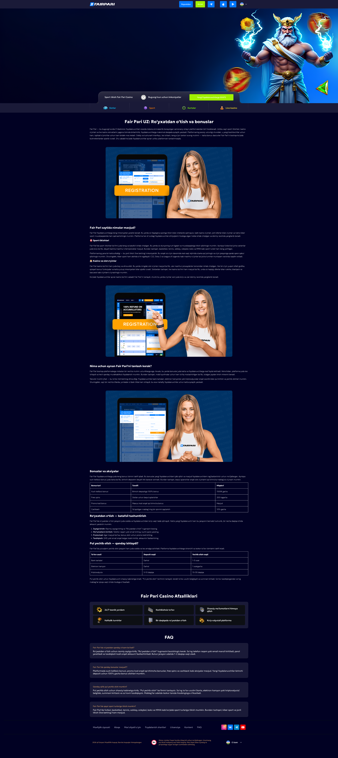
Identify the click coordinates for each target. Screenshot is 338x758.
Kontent (188, 727)
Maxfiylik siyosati (101, 727)
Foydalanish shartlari (155, 727)
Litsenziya (175, 727)
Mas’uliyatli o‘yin (132, 727)
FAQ (199, 727)
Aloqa (117, 727)
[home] (102, 4)
